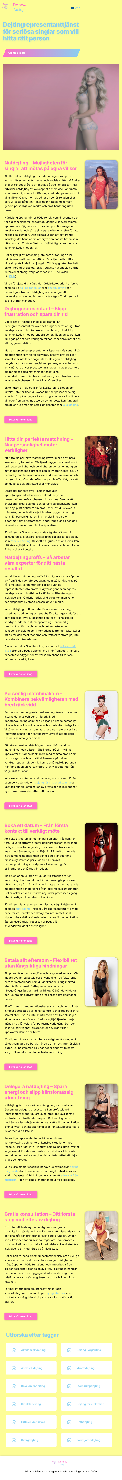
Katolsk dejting (31, 1404)
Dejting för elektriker (90, 1404)
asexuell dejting (20, 541)
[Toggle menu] (119, 8)
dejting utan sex (55, 1293)
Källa (12, 276)
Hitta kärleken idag (20, 419)
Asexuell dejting (31, 1368)
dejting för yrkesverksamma (53, 782)
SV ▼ (77, 8)
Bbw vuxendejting (33, 1386)
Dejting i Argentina (88, 1350)
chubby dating (57, 287)
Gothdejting (84, 1422)
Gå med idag (16, 52)
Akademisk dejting (33, 1350)
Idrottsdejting (85, 1368)
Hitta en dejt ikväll (33, 1422)
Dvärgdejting (29, 1440)
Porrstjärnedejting (88, 1440)
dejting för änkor (30, 287)
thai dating (23, 908)
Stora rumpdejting (88, 1386)
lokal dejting (70, 404)
